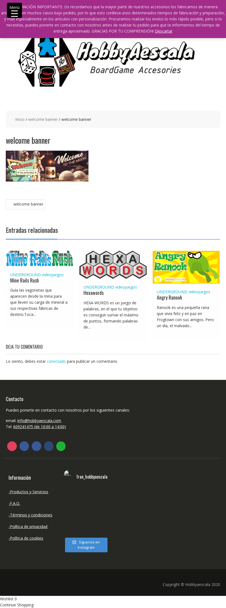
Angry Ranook (169, 297)
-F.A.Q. (14, 503)
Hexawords (94, 292)
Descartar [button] (164, 31)
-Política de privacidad (28, 526)
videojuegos (53, 274)
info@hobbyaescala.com (39, 420)
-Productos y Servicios (28, 491)
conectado (56, 361)
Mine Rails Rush (24, 280)
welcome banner (43, 119)
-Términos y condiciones (30, 515)
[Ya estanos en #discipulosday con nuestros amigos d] (85, 511)
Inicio (20, 119)
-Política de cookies (26, 538)
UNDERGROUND (25, 274)
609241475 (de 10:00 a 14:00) (39, 426)
